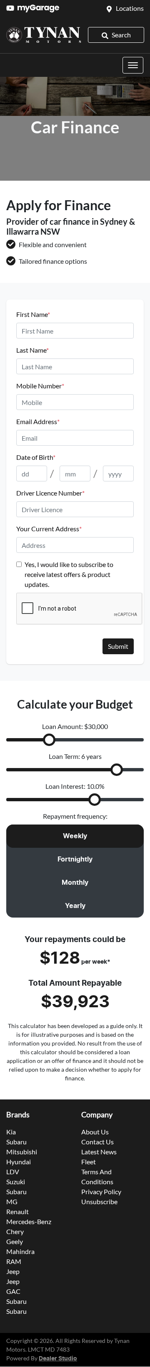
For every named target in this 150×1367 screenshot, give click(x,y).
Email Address (38, 421)
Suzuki (15, 1181)
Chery (15, 1231)
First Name (33, 314)
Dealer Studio (58, 1359)
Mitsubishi (21, 1152)
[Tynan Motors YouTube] (12, 8)
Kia (11, 1132)
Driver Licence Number (50, 493)
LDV (12, 1172)
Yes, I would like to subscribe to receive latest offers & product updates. (69, 574)
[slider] (49, 740)
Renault (17, 1211)
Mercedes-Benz (28, 1221)
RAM (13, 1261)
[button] (132, 65)
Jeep (13, 1271)
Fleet (88, 1162)
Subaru (16, 1142)
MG (12, 1201)
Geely (14, 1241)
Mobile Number (40, 386)
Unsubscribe (99, 1201)
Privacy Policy (101, 1191)
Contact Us (97, 1142)
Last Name (32, 350)
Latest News (99, 1152)
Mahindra (20, 1251)
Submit (118, 646)
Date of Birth (35, 457)
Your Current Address (49, 529)
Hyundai (18, 1162)
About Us (95, 1132)
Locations (130, 8)
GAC (13, 1291)
